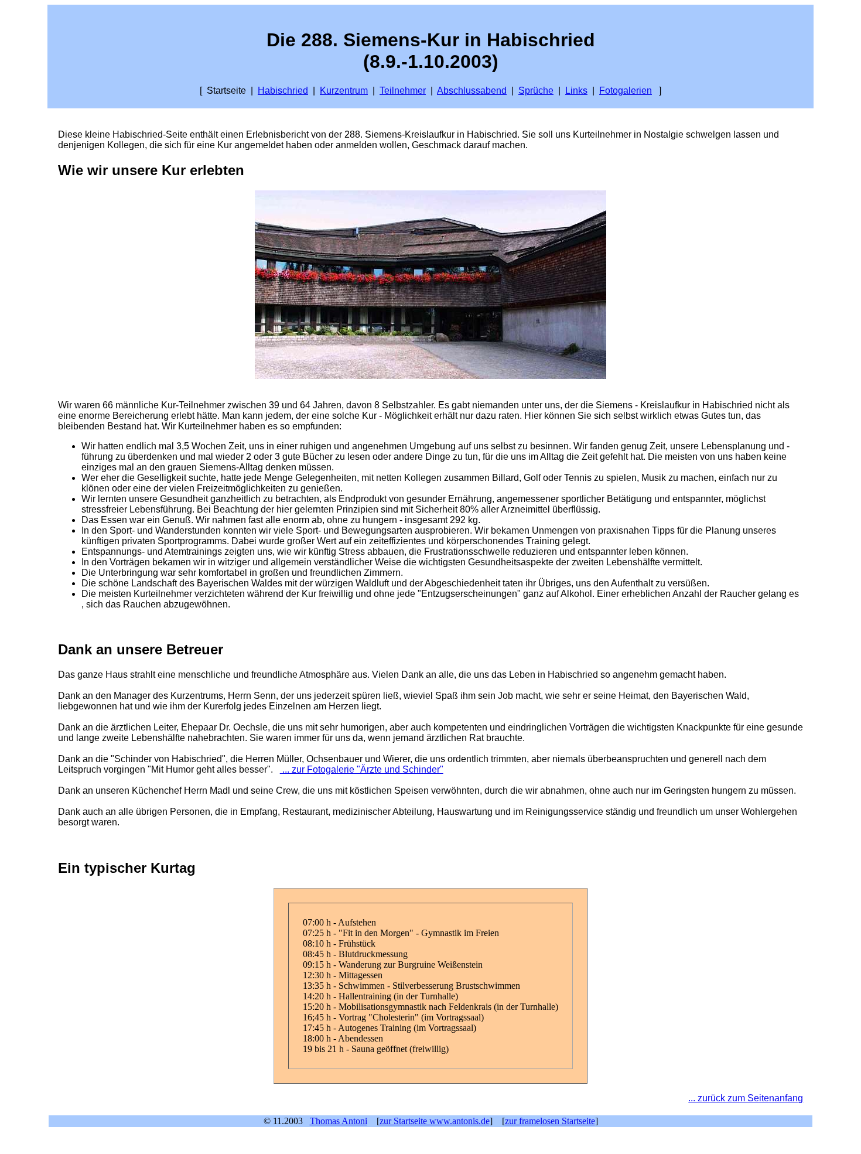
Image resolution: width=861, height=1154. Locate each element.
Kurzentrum (344, 90)
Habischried (283, 90)
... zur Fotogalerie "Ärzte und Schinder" (361, 769)
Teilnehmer (403, 90)
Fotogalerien (625, 90)
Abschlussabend (472, 90)
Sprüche (536, 90)
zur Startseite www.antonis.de (435, 1121)
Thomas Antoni (338, 1121)
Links (576, 90)
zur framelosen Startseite (550, 1121)
